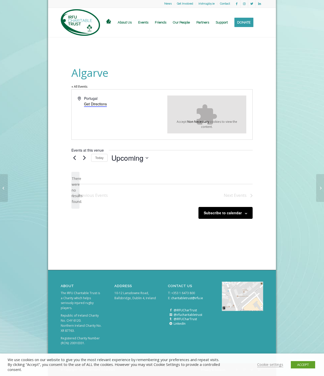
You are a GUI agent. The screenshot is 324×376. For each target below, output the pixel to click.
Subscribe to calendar (223, 212)
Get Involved (185, 3)
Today (99, 157)
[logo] (80, 22)
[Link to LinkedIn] (259, 4)
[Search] (260, 22)
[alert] (75, 190)
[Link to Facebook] (236, 4)
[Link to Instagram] (244, 4)
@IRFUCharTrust (185, 310)
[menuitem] (168, 4)
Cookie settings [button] (270, 364)
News (168, 3)
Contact (225, 3)
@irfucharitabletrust (188, 315)
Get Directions (95, 103)
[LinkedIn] (171, 323)
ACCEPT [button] (303, 364)
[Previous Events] (74, 158)
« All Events (79, 86)
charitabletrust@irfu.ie (187, 298)
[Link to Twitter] (251, 4)
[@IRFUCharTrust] (171, 310)
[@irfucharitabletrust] (171, 315)
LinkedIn (180, 323)
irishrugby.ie (206, 3)
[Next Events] (84, 158)
